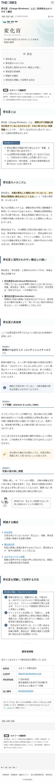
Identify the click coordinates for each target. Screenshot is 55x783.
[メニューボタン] (52, 2)
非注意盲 (8, 532)
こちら (9, 708)
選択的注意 (9, 544)
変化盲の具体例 (13, 71)
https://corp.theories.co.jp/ (29, 674)
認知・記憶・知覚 (7, 16)
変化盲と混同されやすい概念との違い (23, 67)
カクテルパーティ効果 (14, 557)
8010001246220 (25, 691)
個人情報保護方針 (37, 775)
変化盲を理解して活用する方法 (20, 80)
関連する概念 (12, 76)
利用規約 (6, 775)
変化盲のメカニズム (15, 63)
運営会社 (49, 775)
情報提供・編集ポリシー (20, 775)
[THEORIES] (9, 2)
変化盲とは (11, 59)
